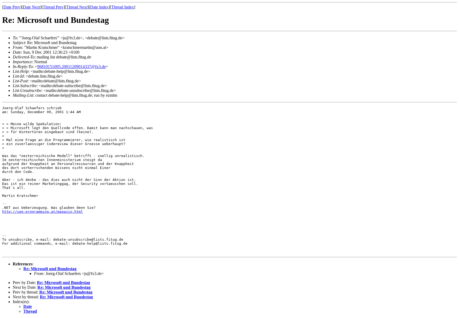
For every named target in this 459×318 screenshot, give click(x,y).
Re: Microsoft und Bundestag (49, 268)
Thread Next (76, 7)
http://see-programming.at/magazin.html (42, 212)
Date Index (99, 7)
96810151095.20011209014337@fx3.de (71, 66)
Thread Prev (53, 7)
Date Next (31, 7)
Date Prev (11, 7)
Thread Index (122, 7)
